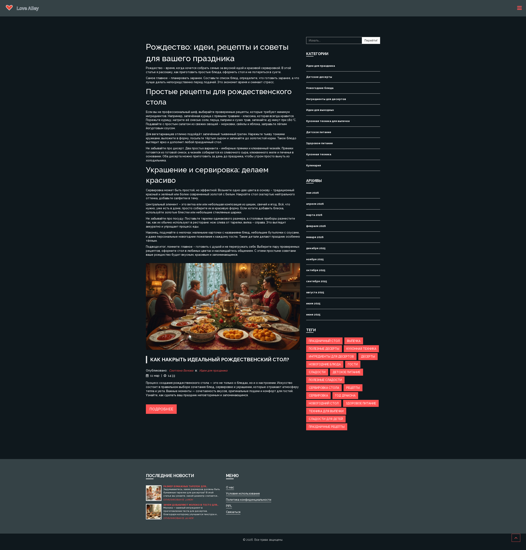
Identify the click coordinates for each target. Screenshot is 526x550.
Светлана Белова (181, 370)
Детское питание (318, 132)
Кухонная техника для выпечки (328, 121)
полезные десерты (324, 348)
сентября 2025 (316, 281)
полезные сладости (325, 380)
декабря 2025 (315, 248)
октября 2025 (315, 270)
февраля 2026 (316, 226)
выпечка (353, 341)
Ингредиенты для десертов (326, 99)
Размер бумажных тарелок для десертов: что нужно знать (184, 486)
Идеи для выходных (320, 110)
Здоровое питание (319, 143)
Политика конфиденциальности (248, 499)
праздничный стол (324, 341)
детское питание (346, 372)
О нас (230, 487)
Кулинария (313, 165)
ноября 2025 (315, 259)
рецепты (353, 387)
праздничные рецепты (327, 426)
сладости (317, 372)
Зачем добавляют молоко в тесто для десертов (190, 505)
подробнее (161, 409)
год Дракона (345, 395)
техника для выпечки (326, 411)
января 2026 (314, 237)
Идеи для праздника (213, 370)
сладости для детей (326, 419)
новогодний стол (324, 403)
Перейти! (371, 40)
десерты (368, 356)
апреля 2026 (315, 203)
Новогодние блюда (319, 88)
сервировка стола (324, 387)
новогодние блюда (325, 364)
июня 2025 (313, 314)
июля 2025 (313, 303)
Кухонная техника (318, 154)
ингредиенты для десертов (331, 356)
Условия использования (243, 493)
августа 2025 (315, 292)
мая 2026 (312, 192)
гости (353, 364)
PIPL (229, 505)
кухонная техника (361, 348)
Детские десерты (319, 76)
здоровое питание (361, 403)
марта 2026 (314, 214)
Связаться (233, 512)
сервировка (318, 395)
